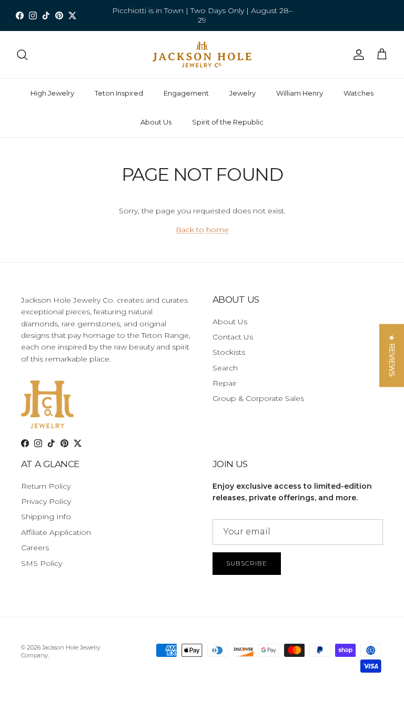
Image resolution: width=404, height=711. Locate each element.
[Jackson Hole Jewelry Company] (202, 55)
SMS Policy (41, 563)
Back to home (202, 229)
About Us (155, 122)
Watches (358, 93)
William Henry (299, 93)
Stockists (229, 352)
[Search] (22, 54)
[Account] (356, 54)
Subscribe (246, 563)
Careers (35, 547)
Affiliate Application (56, 532)
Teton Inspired (119, 93)
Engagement (186, 93)
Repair (225, 383)
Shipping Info (46, 516)
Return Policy (45, 486)
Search (225, 368)
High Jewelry (52, 93)
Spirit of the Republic (228, 122)
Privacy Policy (46, 501)
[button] (391, 355)
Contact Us (233, 337)
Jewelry (242, 93)
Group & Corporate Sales (258, 398)
